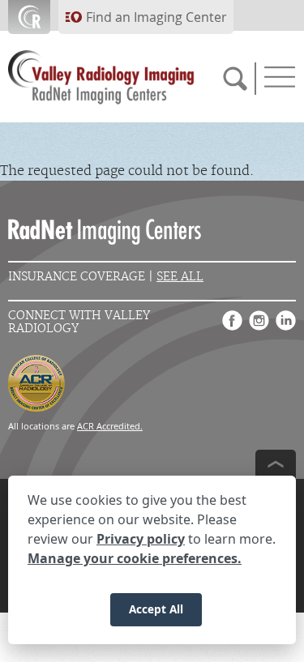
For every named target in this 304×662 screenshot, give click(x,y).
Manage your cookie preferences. (135, 558)
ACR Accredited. (110, 426)
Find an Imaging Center (156, 17)
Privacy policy (140, 539)
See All (179, 277)
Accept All (156, 609)
